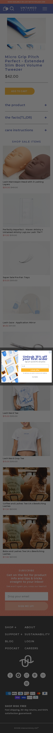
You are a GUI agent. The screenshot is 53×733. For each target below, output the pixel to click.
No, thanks (35, 377)
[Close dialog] (50, 352)
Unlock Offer (35, 370)
